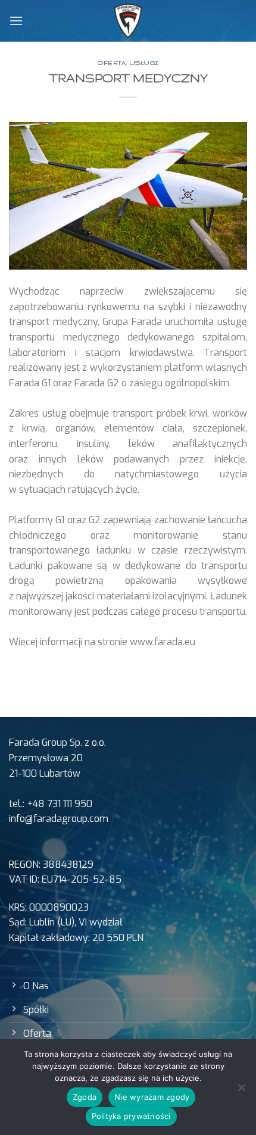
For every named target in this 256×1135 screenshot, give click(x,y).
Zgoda (84, 1097)
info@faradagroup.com (58, 818)
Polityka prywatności (131, 1116)
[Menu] (16, 20)
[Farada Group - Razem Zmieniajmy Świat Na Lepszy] (128, 21)
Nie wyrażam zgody (151, 1097)
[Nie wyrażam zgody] (241, 1090)
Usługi (144, 63)
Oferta (112, 63)
